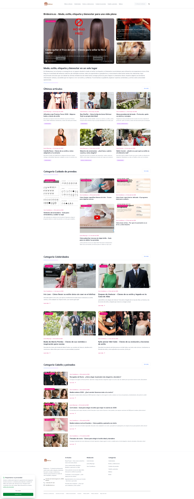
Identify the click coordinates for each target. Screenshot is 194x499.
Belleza (121, 4)
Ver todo (146, 88)
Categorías (112, 457)
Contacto (79, 493)
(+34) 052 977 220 (50, 482)
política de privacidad (8, 487)
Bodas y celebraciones (88, 4)
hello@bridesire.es (50, 485)
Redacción (90, 457)
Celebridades (77, 4)
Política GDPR (86, 493)
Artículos (68, 457)
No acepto (18, 490)
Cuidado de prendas (101, 4)
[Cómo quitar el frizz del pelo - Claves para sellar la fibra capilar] (79, 41)
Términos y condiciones (49, 493)
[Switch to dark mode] (149, 4)
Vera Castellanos (120, 111)
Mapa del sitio (103, 493)
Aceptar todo (18, 494)
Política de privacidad (71, 493)
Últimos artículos (68, 4)
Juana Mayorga (47, 111)
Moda (109, 474)
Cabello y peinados (112, 4)
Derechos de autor (60, 493)
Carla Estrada (83, 111)
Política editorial (94, 493)
